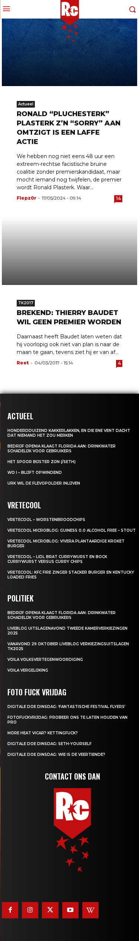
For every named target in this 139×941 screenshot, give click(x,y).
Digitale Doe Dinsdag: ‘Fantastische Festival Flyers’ (66, 706)
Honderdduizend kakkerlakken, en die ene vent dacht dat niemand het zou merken (68, 433)
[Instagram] (30, 910)
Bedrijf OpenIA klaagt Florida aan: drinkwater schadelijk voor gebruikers (61, 448)
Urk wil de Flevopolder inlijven (43, 483)
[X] (50, 910)
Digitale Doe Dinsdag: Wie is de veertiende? (56, 754)
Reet (23, 362)
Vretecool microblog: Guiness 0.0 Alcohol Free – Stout (71, 530)
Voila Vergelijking (27, 670)
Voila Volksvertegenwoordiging (45, 659)
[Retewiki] (90, 910)
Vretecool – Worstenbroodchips (46, 519)
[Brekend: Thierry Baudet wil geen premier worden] (69, 251)
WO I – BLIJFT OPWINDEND (34, 472)
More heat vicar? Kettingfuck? (42, 733)
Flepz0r (26, 198)
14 (118, 198)
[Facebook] (10, 910)
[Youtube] (70, 910)
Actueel (25, 104)
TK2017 (25, 303)
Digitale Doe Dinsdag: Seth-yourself (49, 743)
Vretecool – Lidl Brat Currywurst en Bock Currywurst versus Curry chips (57, 559)
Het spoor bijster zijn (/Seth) (41, 461)
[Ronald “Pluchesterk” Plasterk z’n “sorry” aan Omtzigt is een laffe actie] (69, 52)
